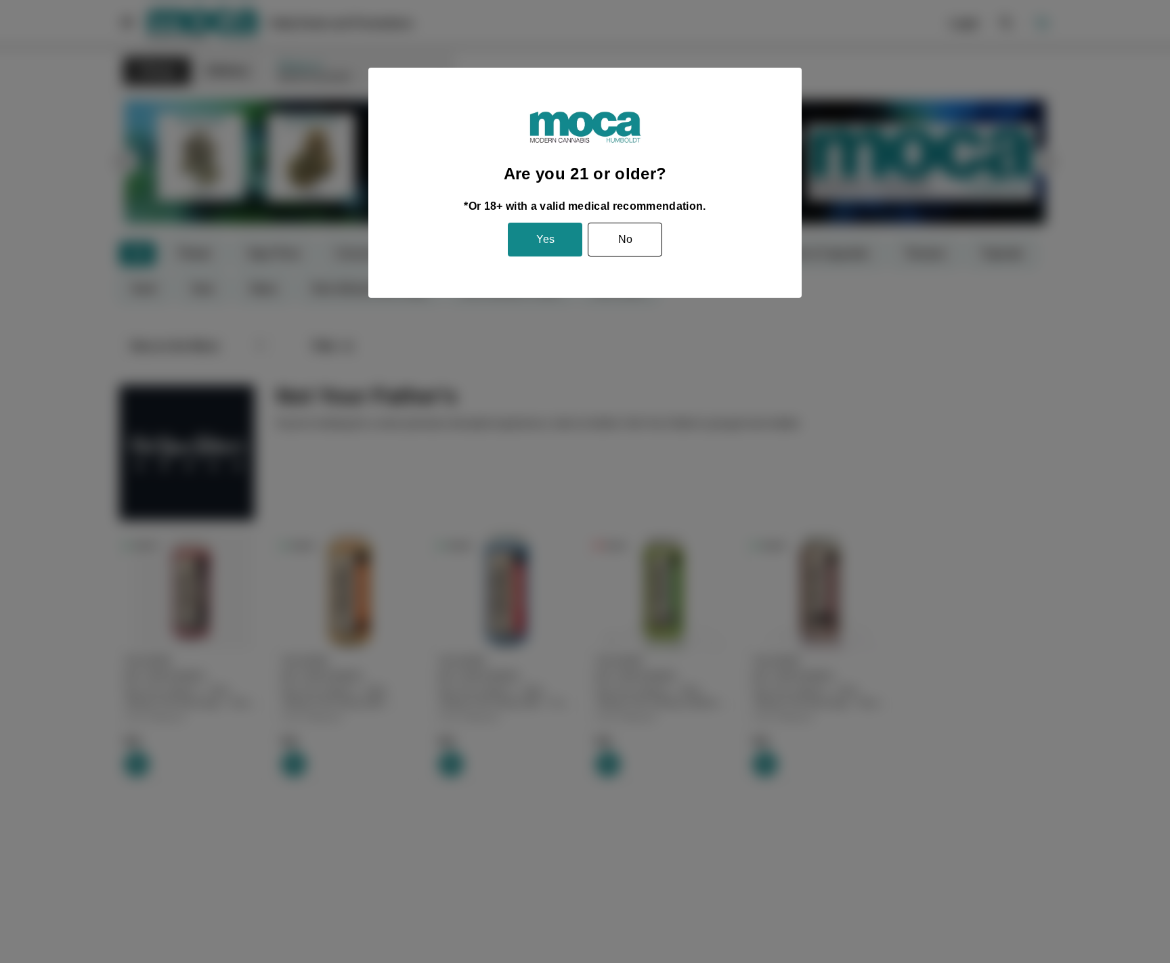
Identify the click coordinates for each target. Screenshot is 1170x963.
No (625, 239)
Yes (545, 239)
